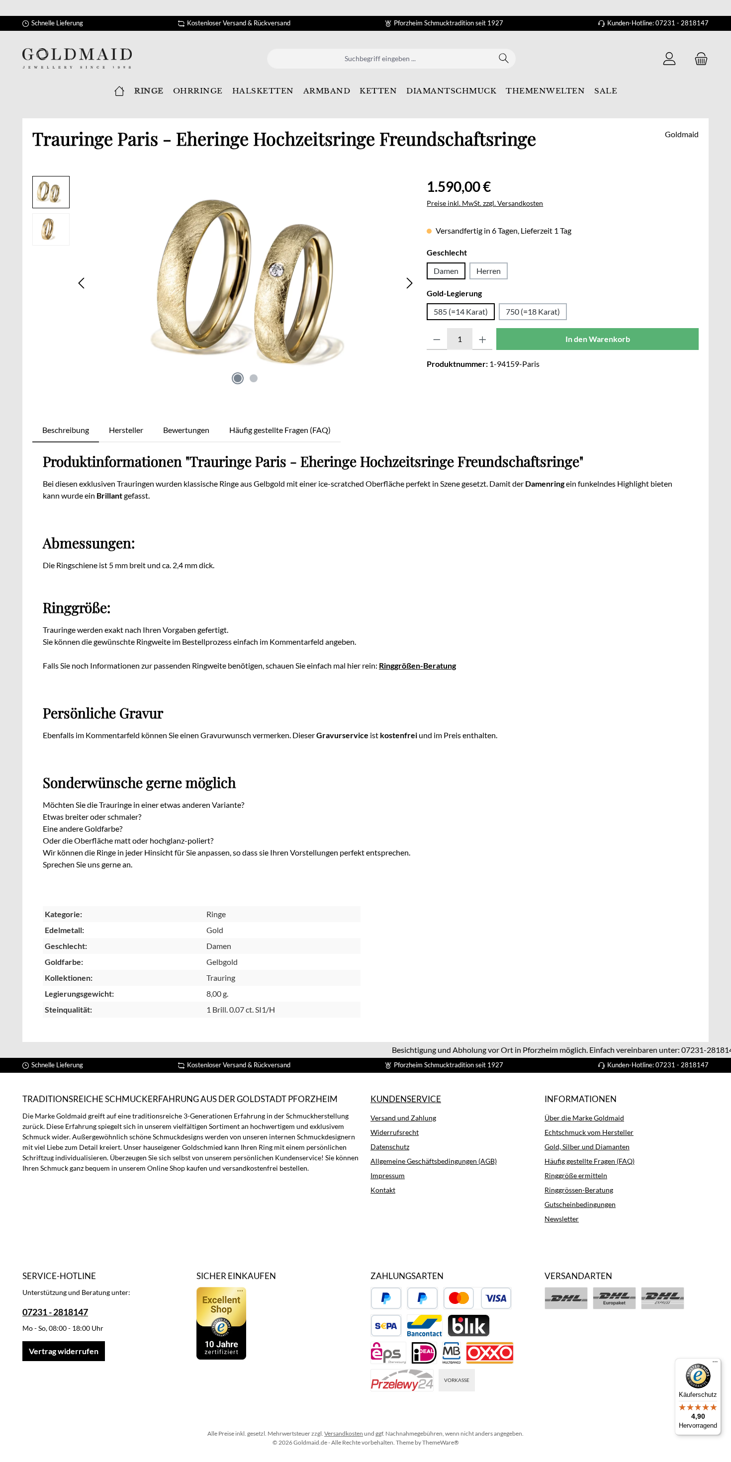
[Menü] (715, 1364)
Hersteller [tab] (126, 429)
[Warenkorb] (698, 58)
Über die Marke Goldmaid (584, 1118)
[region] (224, 283)
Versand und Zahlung (403, 1118)
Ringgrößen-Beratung (417, 665)
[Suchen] (504, 59)
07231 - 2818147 (55, 1311)
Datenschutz (389, 1146)
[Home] (119, 91)
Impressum (387, 1175)
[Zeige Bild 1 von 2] (238, 378)
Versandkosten (343, 1433)
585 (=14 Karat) (461, 311)
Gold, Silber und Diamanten (587, 1146)
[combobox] (380, 59)
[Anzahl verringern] (437, 339)
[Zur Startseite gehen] (77, 58)
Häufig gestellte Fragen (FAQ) (590, 1161)
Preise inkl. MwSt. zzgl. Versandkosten (485, 203)
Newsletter (562, 1218)
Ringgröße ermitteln (576, 1175)
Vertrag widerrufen (63, 1351)
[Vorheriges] (82, 283)
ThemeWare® (440, 1442)
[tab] (65, 430)
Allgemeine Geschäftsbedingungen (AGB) (433, 1161)
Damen (446, 270)
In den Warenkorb (597, 339)
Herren (488, 270)
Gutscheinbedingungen (580, 1204)
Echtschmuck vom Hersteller (589, 1132)
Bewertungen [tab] (186, 429)
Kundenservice (405, 1099)
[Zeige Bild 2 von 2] (254, 378)
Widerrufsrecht (394, 1132)
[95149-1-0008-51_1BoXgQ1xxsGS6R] (246, 283)
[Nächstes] (409, 283)
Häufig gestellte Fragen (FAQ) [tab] (280, 429)
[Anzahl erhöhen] (482, 339)
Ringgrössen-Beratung (579, 1190)
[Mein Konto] (669, 58)
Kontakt (382, 1190)
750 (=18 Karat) (533, 311)
